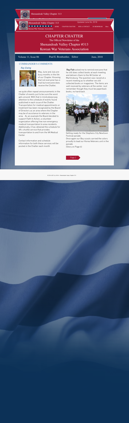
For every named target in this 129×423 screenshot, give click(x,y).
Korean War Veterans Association (41, 28)
